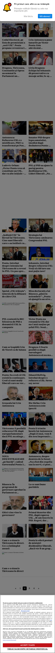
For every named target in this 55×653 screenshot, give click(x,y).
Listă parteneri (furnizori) (9, 640)
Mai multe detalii (25, 610)
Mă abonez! (45, 16)
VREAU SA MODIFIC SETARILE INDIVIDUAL (27, 649)
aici (51, 620)
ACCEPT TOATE (27, 645)
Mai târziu (28, 16)
